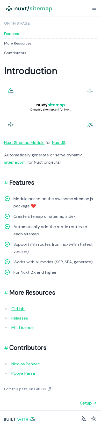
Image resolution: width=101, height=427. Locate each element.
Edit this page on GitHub (25, 389)
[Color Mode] (94, 419)
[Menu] (94, 8)
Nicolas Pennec (25, 364)
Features (11, 33)
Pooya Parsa (23, 373)
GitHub (18, 309)
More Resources (18, 43)
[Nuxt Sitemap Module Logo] (29, 8)
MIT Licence (22, 327)
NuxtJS (58, 142)
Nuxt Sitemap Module (24, 142)
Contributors (15, 52)
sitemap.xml (15, 162)
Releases (19, 318)
